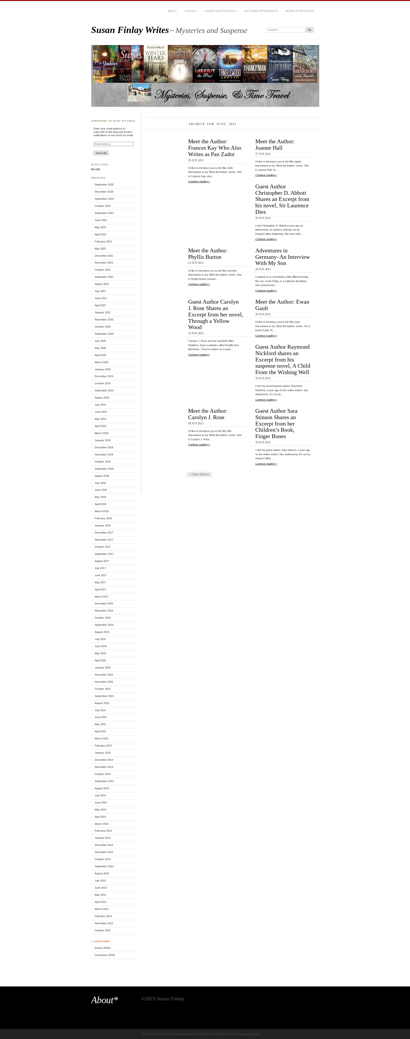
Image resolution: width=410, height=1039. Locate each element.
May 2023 (100, 227)
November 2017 (104, 539)
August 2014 (102, 788)
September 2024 (104, 198)
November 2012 (104, 923)
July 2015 (100, 710)
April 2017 (100, 589)
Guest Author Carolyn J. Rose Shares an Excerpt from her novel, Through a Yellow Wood (215, 314)
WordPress (204, 1034)
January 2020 (103, 369)
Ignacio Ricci (251, 1034)
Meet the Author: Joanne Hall (275, 144)
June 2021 (101, 298)
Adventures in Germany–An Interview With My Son (282, 256)
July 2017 (100, 568)
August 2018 (102, 475)
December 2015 (104, 674)
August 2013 (102, 873)
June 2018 (101, 489)
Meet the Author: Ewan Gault (282, 304)
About (172, 10)
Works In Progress (299, 10)
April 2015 (100, 731)
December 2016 (104, 603)
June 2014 (101, 802)
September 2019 (104, 390)
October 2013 (103, 859)
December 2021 (104, 255)
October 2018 (103, 461)
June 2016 (101, 646)
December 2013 (104, 845)
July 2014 (100, 795)
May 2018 (100, 497)
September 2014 (104, 781)
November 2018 (104, 454)
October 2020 (103, 326)
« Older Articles (199, 474)
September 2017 (104, 553)
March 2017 (101, 596)
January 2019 (103, 440)
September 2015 (104, 696)
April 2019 (100, 426)
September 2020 (104, 333)
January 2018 (103, 525)
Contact (191, 10)
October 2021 (103, 269)
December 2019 (104, 376)
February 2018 (103, 518)
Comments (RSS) (105, 955)
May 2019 (100, 418)
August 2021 (102, 284)
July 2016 (100, 639)
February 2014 (103, 830)
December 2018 (104, 447)
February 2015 (103, 745)
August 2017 (102, 561)
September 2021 (104, 276)
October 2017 (103, 546)
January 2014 (103, 837)
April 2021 (100, 305)
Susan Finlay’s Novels (220, 10)
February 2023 (103, 241)
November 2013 (104, 852)
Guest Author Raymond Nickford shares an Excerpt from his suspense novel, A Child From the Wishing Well (282, 359)
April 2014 (100, 816)
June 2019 (101, 411)
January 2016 (103, 667)
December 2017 (104, 532)
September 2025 (104, 184)
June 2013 (101, 887)
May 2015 (100, 724)
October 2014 (103, 774)
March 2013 (101, 909)
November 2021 (104, 262)
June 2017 (101, 575)
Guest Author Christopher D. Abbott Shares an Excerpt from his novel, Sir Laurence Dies (282, 199)
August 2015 (102, 703)
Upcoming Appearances (261, 10)
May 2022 (100, 248)
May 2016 (100, 653)
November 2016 (104, 610)
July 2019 (100, 404)
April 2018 (100, 504)
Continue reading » (199, 181)
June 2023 (101, 220)
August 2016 (102, 632)
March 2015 (101, 738)
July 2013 (100, 880)
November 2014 (104, 766)
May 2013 (100, 894)
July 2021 (100, 291)
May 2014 (100, 809)
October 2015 (103, 688)
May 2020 (100, 348)
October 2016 (103, 617)
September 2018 (104, 468)
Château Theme (228, 1034)
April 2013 (100, 901)
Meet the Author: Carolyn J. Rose (208, 414)
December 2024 (104, 191)
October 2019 (103, 383)
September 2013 (104, 866)
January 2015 (103, 752)
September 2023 (104, 213)
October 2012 (103, 930)
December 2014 (104, 759)
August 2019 (102, 397)
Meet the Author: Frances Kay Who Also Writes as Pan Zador (214, 147)
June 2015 (101, 717)
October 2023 (103, 205)
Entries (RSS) (103, 947)
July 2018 (100, 483)
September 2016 (104, 624)
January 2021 (103, 312)
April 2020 (100, 355)
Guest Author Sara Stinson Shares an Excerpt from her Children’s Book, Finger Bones (276, 423)
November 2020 (104, 319)
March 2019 (101, 433)
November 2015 (104, 681)
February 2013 (103, 916)
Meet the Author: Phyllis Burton (208, 253)
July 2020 (100, 340)
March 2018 (101, 511)
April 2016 (100, 660)
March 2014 (101, 823)
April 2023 (100, 234)
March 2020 (101, 362)
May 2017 (100, 582)
